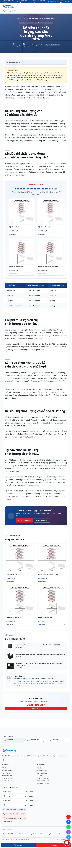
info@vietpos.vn (9, 821)
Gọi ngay (19, 845)
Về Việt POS (40, 768)
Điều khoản (62, 839)
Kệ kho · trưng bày (7, 780)
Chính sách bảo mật (43, 783)
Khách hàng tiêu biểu (43, 770)
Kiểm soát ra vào (7, 775)
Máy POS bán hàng (7, 770)
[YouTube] (7, 759)
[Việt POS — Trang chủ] (8, 6)
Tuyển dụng (40, 775)
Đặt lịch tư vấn (36, 708)
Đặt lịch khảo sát (42, 520)
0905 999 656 (29, 796)
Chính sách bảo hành (43, 780)
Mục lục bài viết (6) (14, 62)
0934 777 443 (29, 791)
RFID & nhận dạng (7, 778)
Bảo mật (56, 839)
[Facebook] (3, 759)
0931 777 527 (29, 800)
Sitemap (68, 839)
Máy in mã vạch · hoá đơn (9, 773)
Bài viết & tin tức (42, 773)
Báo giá (55, 845)
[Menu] (17, 6)
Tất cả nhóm (5, 768)
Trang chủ (19, 18)
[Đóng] (68, 818)
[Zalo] (11, 759)
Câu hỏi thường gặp (43, 778)
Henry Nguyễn (16, 46)
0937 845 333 (29, 805)
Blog (25, 18)
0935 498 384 (26, 520)
